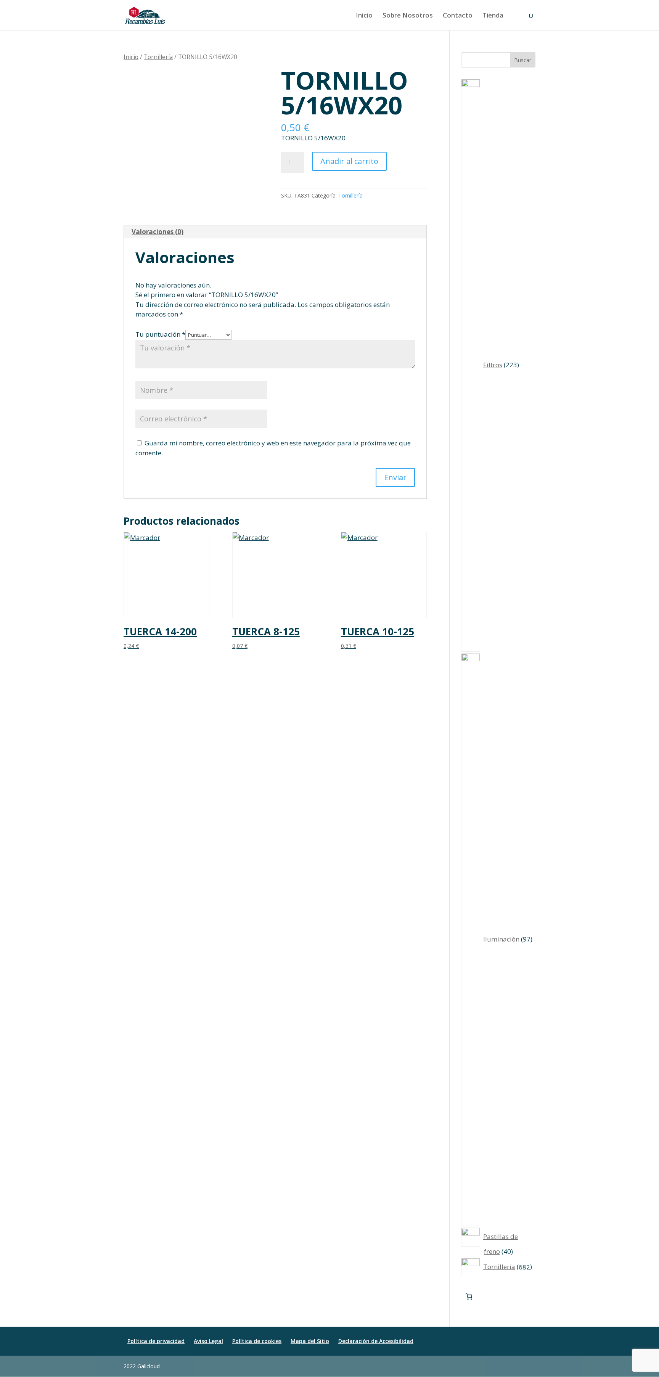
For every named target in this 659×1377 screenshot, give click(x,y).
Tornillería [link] (158, 57)
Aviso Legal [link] (208, 1341)
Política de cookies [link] (256, 1341)
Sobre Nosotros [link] (408, 16)
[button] (531, 1366)
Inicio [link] (364, 16)
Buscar (522, 60)
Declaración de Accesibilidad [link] (375, 1341)
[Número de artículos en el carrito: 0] (469, 1297)
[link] (145, 14)
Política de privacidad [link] (156, 1341)
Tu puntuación (160, 334)
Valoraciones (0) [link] (157, 231)
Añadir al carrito (349, 161)
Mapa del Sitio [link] (310, 1341)
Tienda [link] (492, 16)
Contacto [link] (458, 16)
